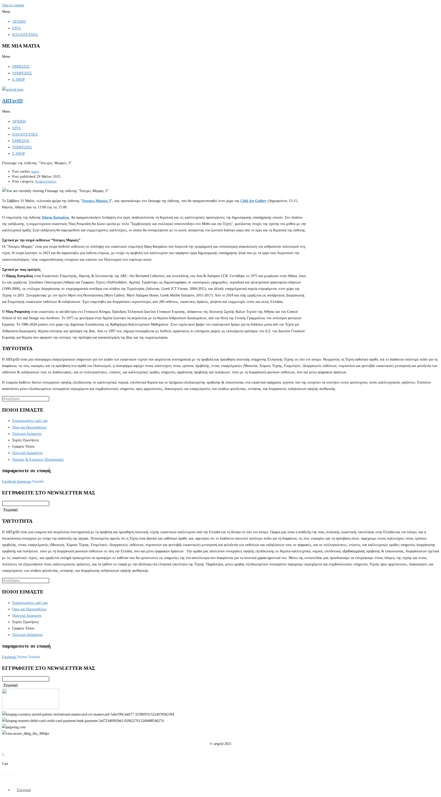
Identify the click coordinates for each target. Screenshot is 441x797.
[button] (220, 11)
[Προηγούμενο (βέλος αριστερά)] (4, 781)
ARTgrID (12, 100)
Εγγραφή (10, 510)
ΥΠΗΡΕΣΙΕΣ (22, 73)
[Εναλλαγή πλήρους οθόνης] (8, 774)
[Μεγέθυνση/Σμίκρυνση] (4, 774)
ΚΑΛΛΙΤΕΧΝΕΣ (25, 35)
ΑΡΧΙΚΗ (19, 21)
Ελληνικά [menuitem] (24, 790)
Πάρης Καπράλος (55, 217)
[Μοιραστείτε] (13, 774)
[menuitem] (21, 790)
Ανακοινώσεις (46, 181)
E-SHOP (18, 79)
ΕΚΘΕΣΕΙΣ (20, 66)
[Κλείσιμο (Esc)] (17, 774)
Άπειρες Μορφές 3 (96, 201)
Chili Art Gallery (253, 201)
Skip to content (13, 5)
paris (35, 171)
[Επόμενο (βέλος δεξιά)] (8, 781)
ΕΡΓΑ (16, 28)
